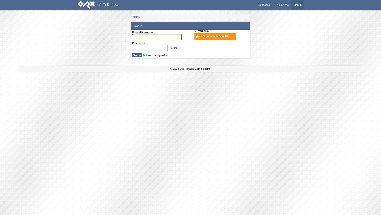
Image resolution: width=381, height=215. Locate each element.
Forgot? (174, 47)
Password (138, 43)
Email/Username (143, 32)
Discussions (282, 4)
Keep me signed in (156, 55)
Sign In (297, 4)
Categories (264, 4)
